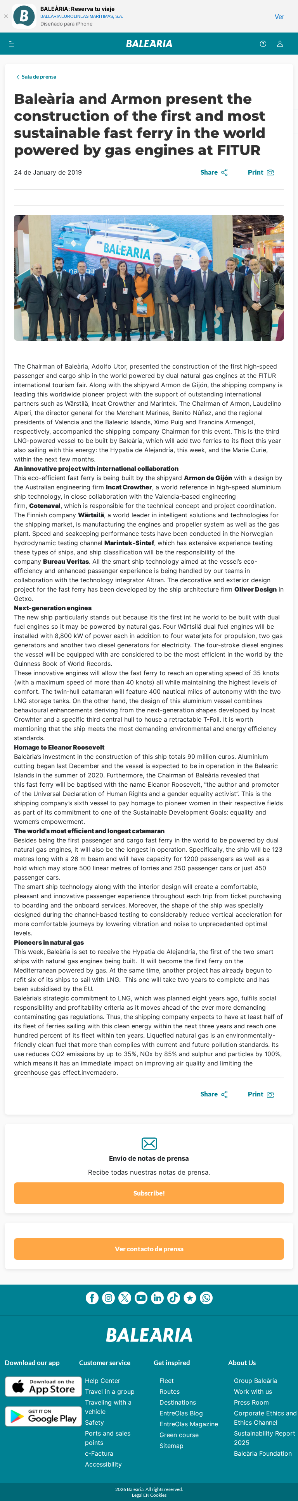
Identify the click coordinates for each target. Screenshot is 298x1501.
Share (209, 172)
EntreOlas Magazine (188, 1424)
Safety (94, 1422)
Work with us (253, 1391)
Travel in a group (110, 1391)
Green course (179, 1435)
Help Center (102, 1380)
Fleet (166, 1380)
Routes (169, 1391)
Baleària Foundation (263, 1453)
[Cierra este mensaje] (5, 16)
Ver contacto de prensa (149, 1249)
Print (255, 172)
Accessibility (103, 1464)
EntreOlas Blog (181, 1413)
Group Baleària (255, 1380)
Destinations (177, 1402)
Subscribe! (149, 1193)
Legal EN (141, 1495)
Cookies (158, 1495)
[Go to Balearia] (149, 43)
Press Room (251, 1402)
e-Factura (99, 1453)
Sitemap (171, 1446)
